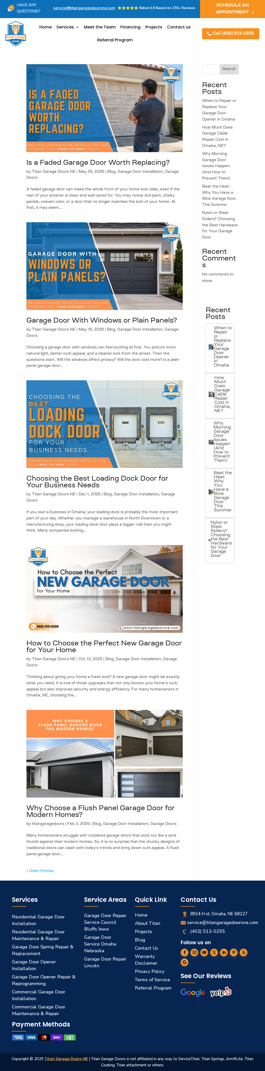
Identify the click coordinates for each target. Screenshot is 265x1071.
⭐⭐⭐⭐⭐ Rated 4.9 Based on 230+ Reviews (156, 8)
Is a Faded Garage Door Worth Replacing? (98, 163)
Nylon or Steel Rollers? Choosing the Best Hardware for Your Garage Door (220, 225)
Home (45, 27)
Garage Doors (163, 824)
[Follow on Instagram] (194, 952)
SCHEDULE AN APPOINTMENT (232, 8)
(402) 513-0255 (207, 931)
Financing (130, 27)
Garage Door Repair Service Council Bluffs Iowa (105, 922)
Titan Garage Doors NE (54, 172)
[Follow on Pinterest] (234, 952)
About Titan (147, 923)
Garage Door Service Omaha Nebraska (100, 944)
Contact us (179, 27)
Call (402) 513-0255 (233, 34)
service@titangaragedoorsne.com (84, 8)
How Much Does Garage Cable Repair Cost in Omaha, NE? (222, 394)
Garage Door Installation (140, 172)
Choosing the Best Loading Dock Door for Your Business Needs (97, 482)
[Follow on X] (214, 952)
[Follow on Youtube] (204, 952)
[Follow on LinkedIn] (224, 952)
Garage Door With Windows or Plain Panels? (101, 321)
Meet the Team (100, 27)
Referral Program (115, 40)
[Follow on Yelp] (243, 952)
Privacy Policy (149, 971)
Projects (153, 27)
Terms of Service (152, 980)
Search (229, 69)
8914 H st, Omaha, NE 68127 (218, 914)
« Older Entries (40, 871)
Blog (111, 172)
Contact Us (146, 948)
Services (65, 27)
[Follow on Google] (184, 962)
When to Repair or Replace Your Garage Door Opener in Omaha (223, 347)
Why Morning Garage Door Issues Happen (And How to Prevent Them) (216, 166)
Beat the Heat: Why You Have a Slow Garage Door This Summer (223, 491)
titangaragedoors (48, 824)
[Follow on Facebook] (184, 952)
